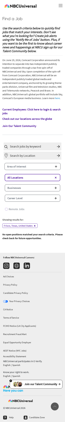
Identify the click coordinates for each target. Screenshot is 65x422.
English (6, 365)
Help (11, 417)
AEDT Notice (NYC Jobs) (15, 350)
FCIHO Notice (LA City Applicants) (19, 325)
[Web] (16, 266)
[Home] (28, 5)
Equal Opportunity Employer (17, 342)
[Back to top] (55, 406)
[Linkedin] (27, 266)
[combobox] (33, 146)
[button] (59, 146)
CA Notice (8, 309)
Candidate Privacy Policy (15, 292)
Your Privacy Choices (19, 301)
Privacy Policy (10, 284)
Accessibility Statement (14, 356)
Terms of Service (11, 317)
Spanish (16, 365)
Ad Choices (8, 276)
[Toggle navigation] (60, 5)
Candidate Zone (37, 417)
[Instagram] (6, 266)
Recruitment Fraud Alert (15, 334)
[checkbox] (32, 207)
